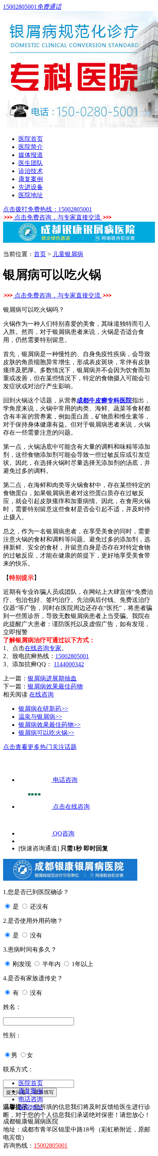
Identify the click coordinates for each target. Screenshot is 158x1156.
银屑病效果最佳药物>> (49, 724)
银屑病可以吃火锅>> (46, 732)
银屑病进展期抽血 (52, 678)
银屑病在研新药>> (43, 708)
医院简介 (30, 147)
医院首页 (30, 139)
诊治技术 (30, 171)
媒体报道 (30, 155)
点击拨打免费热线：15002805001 (47, 209)
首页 (40, 254)
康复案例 (30, 179)
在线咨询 (41, 694)
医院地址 (30, 195)
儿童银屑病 (68, 254)
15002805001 (72, 656)
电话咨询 (30, 1099)
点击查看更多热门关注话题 (40, 747)
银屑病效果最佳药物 (55, 686)
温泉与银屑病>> (40, 716)
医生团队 (30, 163)
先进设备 (30, 187)
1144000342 (69, 664)
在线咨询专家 (43, 648)
